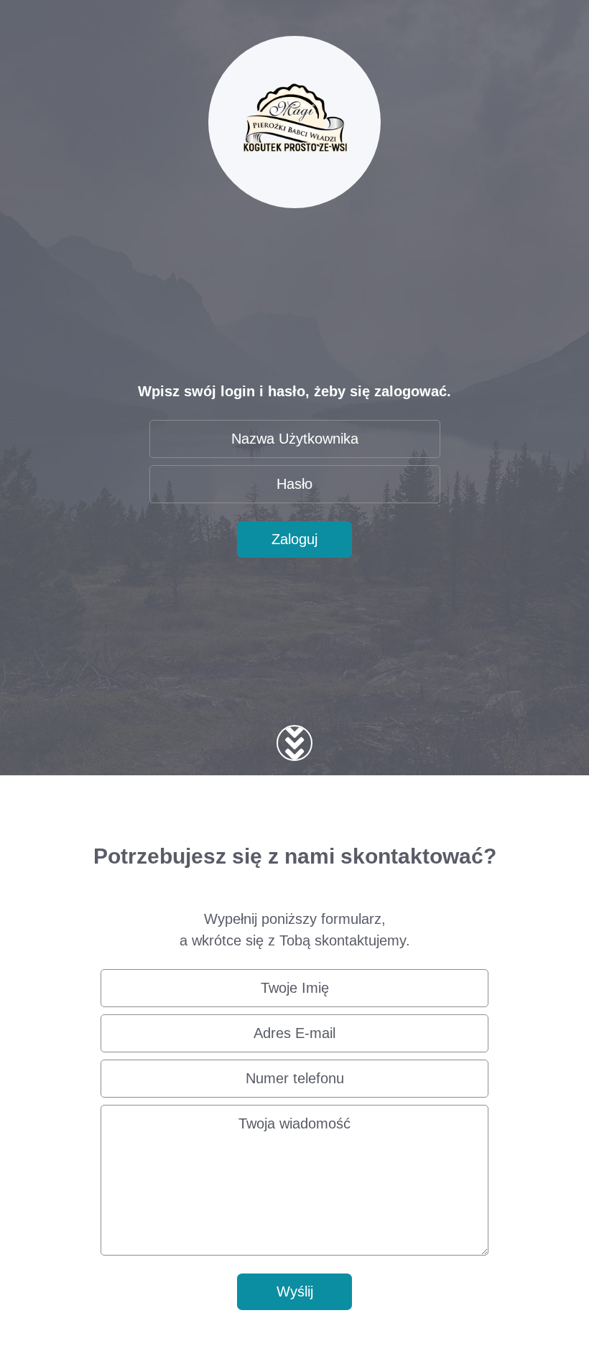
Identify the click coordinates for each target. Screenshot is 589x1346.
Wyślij (295, 1291)
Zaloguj (294, 539)
